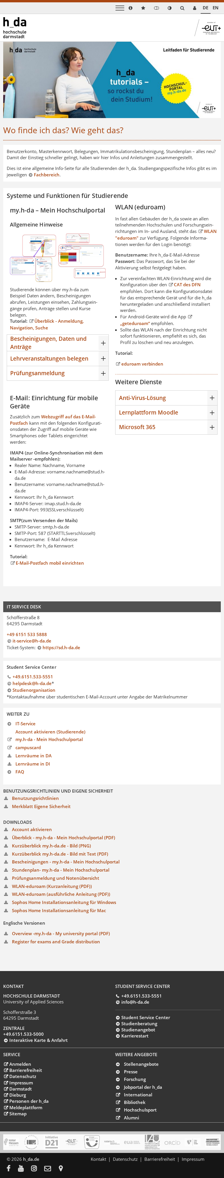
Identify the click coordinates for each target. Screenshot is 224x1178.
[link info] (130, 8)
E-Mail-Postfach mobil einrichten (50, 563)
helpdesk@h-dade (32, 683)
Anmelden (20, 1064)
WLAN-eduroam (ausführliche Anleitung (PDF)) (61, 894)
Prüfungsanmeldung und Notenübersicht (55, 878)
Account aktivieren (32, 829)
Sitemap (17, 1113)
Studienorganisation (34, 690)
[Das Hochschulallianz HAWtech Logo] (112, 1142)
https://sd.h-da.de (61, 647)
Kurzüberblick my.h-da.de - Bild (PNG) (51, 846)
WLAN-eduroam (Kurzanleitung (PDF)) (52, 886)
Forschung (135, 1079)
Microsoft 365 (137, 427)
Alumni (131, 1118)
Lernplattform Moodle (148, 412)
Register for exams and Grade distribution (56, 941)
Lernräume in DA (33, 756)
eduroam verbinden (142, 364)
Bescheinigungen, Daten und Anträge (48, 342)
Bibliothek (135, 1102)
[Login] (156, 8)
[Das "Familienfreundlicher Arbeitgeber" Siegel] (92, 1142)
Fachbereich (47, 175)
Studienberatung (139, 1023)
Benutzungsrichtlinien (35, 798)
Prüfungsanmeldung (37, 373)
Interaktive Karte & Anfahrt (38, 1040)
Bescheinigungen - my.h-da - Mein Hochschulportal (66, 862)
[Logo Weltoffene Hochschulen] (213, 1142)
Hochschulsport (140, 1110)
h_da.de (31, 1159)
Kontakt (98, 1159)
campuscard (28, 747)
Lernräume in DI (32, 764)
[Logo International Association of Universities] (152, 1142)
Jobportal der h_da (143, 1087)
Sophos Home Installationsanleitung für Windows (64, 902)
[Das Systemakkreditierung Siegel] (31, 1142)
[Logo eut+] (72, 1142)
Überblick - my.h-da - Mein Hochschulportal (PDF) (63, 837)
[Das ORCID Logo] (172, 1142)
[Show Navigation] (120, 8)
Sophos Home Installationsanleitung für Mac (59, 910)
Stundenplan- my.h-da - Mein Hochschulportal (60, 870)
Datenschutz (22, 1076)
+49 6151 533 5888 (27, 634)
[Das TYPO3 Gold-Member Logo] (192, 1142)
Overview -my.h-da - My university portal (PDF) (61, 933)
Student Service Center (145, 1017)
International (138, 1095)
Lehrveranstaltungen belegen (49, 358)
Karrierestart (134, 1036)
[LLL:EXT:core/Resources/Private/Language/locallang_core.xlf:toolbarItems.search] (182, 8)
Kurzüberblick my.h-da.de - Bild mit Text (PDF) (60, 854)
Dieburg (17, 1095)
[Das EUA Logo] (132, 1142)
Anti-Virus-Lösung (142, 397)
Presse (131, 1072)
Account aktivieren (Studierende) (50, 732)
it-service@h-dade (32, 641)
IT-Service (25, 723)
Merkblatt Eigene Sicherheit (41, 806)
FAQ (19, 772)
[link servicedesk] (195, 8)
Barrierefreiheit (25, 1070)
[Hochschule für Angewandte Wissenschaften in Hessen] (11, 1142)
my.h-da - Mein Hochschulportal (49, 739)
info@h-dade (135, 1002)
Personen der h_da (28, 1101)
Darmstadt (20, 1089)
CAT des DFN (187, 284)
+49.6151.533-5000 (23, 1034)
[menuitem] (12, 1168)
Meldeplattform (25, 1107)
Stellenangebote (141, 1064)
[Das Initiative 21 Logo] (52, 1142)
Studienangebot (138, 1030)
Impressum (21, 1083)
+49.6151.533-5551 (33, 677)
